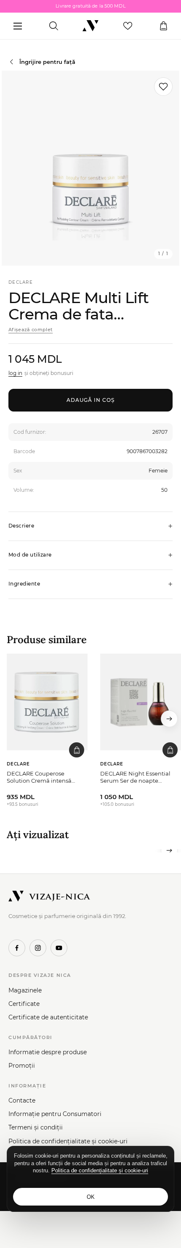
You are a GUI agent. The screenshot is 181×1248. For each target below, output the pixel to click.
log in (15, 373)
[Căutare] (54, 26)
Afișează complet (30, 329)
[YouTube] (59, 947)
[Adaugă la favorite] (163, 86)
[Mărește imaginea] (90, 168)
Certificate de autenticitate (48, 1017)
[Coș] (163, 26)
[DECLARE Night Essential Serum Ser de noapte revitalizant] (140, 702)
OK (91, 1197)
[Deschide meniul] (17, 26)
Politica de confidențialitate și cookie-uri (68, 1141)
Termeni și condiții (35, 1127)
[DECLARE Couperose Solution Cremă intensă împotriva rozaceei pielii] (47, 702)
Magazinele (25, 990)
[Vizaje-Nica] (90, 26)
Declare (20, 282)
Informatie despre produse (47, 1052)
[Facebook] (16, 947)
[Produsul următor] (169, 718)
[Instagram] (37, 947)
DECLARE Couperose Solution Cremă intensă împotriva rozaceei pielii (40, 777)
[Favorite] (128, 26)
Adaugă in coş (90, 400)
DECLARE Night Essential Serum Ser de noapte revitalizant (135, 777)
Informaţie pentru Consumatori (54, 1114)
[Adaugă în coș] (76, 749)
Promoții (21, 1065)
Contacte (21, 1100)
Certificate (24, 1004)
